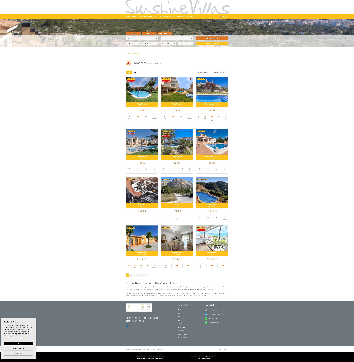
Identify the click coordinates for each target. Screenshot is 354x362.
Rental (149, 33)
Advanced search (212, 38)
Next (155, 89)
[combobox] (142, 38)
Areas (155, 16)
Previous (128, 89)
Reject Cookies (18, 354)
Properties (143, 16)
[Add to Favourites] (156, 79)
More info (163, 16)
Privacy (148, 349)
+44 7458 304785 (213, 323)
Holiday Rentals (165, 33)
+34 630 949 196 (212, 318)
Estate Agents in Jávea (203, 358)
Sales (133, 33)
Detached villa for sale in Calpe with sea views (203, 356)
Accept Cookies (18, 344)
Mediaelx (225, 349)
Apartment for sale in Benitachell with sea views (150, 356)
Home (128, 16)
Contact (172, 16)
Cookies (154, 349)
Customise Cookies (18, 348)
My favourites (192, 16)
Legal (143, 349)
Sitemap (160, 349)
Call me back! (181, 16)
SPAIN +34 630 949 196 (214, 310)
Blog (150, 16)
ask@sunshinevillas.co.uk (215, 314)
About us (134, 16)
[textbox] (142, 38)
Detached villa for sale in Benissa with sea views (150, 358)
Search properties (212, 43)
